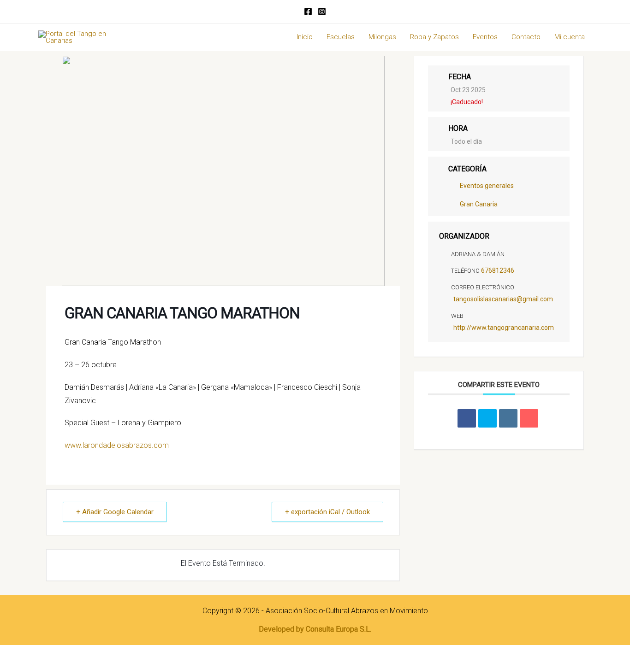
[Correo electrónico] (529, 418)
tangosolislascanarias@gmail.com (503, 299)
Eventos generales (487, 186)
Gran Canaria (479, 204)
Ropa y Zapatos (434, 37)
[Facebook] (308, 11)
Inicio (305, 37)
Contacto (526, 37)
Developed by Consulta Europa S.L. (315, 629)
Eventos (485, 37)
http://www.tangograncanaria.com (503, 327)
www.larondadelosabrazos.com (117, 445)
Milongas (382, 37)
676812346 (497, 270)
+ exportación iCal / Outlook (327, 512)
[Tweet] (487, 418)
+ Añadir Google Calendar (115, 512)
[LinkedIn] (508, 418)
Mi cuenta (569, 37)
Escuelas (341, 37)
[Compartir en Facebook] (467, 418)
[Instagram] (322, 11)
